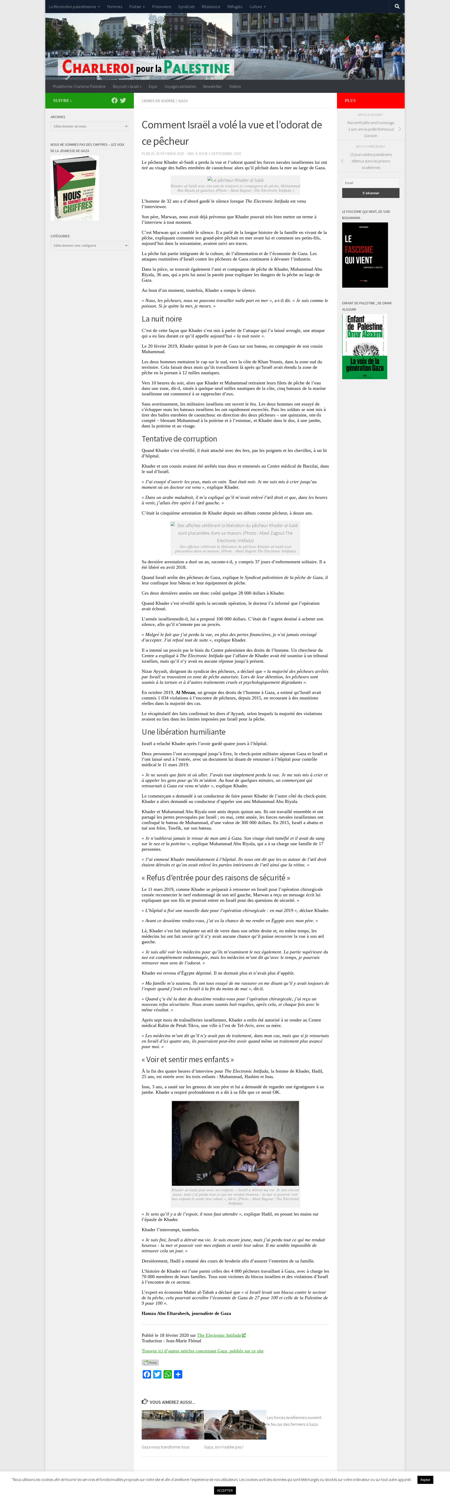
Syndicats (186, 6)
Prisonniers (161, 6)
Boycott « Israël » (127, 86)
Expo (153, 86)
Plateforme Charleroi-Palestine (79, 86)
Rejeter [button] (425, 1480)
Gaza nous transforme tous (165, 1447)
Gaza (183, 100)
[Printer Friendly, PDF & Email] (150, 1362)
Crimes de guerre (158, 100)
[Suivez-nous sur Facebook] (114, 100)
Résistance (211, 6)
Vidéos (235, 86)
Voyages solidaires (180, 86)
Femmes (114, 6)
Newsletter (212, 86)
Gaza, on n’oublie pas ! (223, 1447)
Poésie (135, 6)
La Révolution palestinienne (72, 6)
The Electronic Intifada (219, 1335)
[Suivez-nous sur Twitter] (123, 100)
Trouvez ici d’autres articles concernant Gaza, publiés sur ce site (203, 1350)
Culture (255, 6)
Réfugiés (235, 6)
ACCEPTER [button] (225, 1490)
